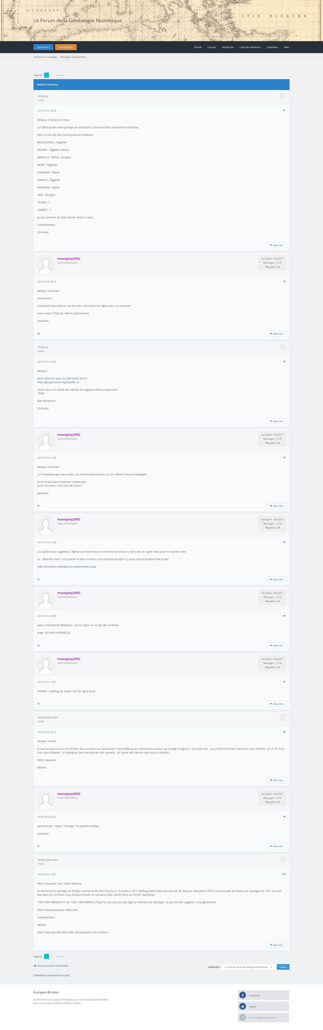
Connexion (43, 47)
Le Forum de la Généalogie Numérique (77, 20)
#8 (284, 731)
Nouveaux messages (45, 57)
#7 (284, 681)
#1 (284, 110)
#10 (284, 874)
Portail (198, 47)
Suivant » (61, 75)
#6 (284, 615)
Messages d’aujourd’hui (73, 57)
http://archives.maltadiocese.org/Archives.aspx (66, 566)
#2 (284, 281)
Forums (211, 47)
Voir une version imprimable (52, 965)
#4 (284, 457)
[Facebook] (242, 995)
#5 (284, 542)
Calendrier (272, 47)
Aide (286, 47)
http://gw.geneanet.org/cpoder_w (58, 382)
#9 (284, 816)
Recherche (228, 47)
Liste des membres (250, 47)
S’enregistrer (66, 47)
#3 (284, 361)
